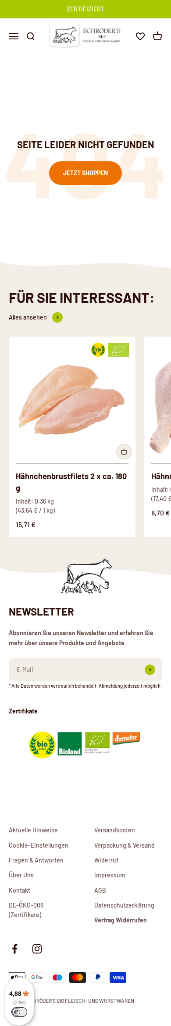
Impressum (109, 875)
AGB (100, 890)
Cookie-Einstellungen (38, 845)
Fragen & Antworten (36, 860)
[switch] (19, 1012)
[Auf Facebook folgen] (15, 949)
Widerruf (106, 860)
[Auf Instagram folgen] (37, 949)
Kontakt (19, 890)
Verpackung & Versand (124, 845)
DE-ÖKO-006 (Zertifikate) (26, 909)
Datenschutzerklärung (124, 905)
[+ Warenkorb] (124, 451)
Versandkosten (114, 830)
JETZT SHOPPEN (85, 173)
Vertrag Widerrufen (120, 920)
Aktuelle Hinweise (33, 830)
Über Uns (21, 875)
